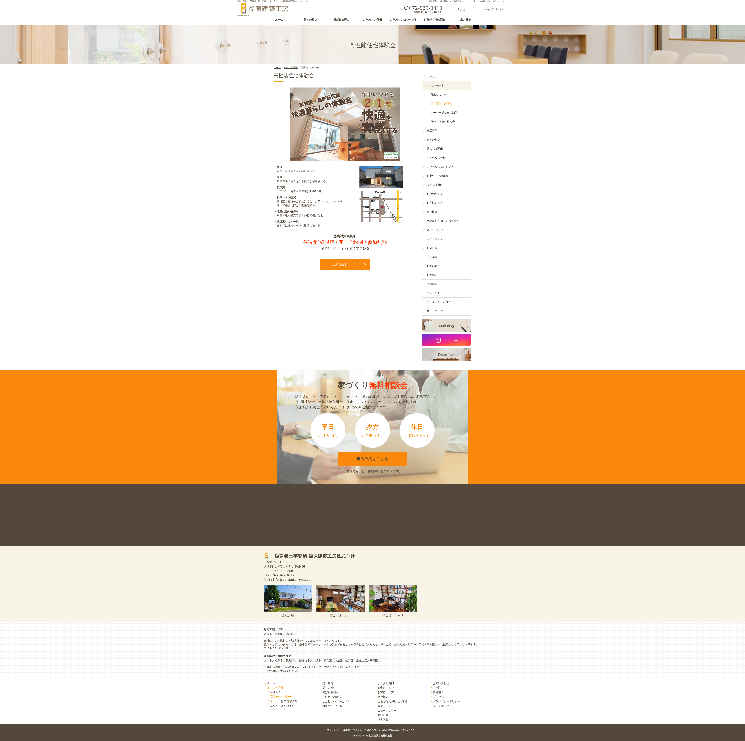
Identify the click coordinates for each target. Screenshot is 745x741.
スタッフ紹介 (435, 229)
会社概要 (432, 211)
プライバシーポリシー (440, 302)
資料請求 (432, 284)
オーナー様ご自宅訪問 (444, 112)
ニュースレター (436, 238)
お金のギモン (435, 193)
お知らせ (432, 247)
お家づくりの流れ (437, 175)
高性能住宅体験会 (294, 75)
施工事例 (432, 130)
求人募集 (432, 256)
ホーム (431, 76)
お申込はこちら (345, 264)
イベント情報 (435, 85)
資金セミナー (439, 94)
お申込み (432, 274)
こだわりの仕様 (436, 157)
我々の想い (433, 139)
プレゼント (433, 292)
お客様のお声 (435, 202)
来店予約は (372, 458)
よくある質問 (435, 184)
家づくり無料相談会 (443, 121)
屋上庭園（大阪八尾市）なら (385, 729)
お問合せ (459, 9)
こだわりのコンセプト (440, 166)
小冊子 (493, 9)
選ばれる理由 (435, 148)
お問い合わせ (435, 265)
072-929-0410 (425, 8)
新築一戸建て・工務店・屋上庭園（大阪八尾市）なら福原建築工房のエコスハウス (272, 1)
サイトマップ (435, 311)
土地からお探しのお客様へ (443, 220)
